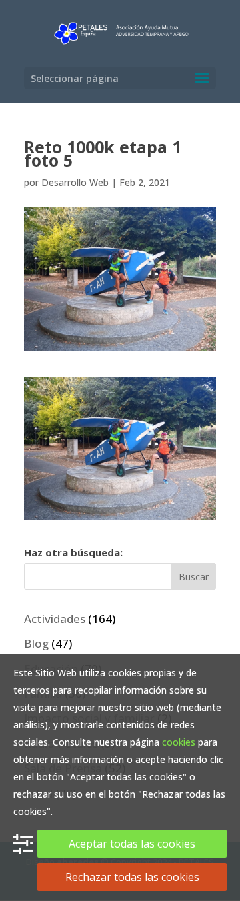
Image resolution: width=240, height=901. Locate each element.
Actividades (54, 618)
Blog (36, 643)
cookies (178, 742)
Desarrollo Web (75, 182)
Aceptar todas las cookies (132, 843)
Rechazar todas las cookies (132, 877)
